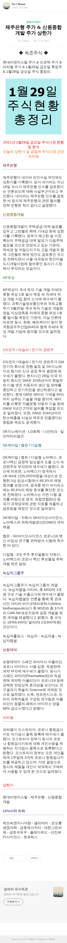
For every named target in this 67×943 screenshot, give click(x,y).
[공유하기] (17, 858)
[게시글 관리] (21, 858)
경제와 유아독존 (16, 889)
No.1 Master (18, 4)
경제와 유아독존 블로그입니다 (21, 894)
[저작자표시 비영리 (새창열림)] (45, 858)
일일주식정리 (33, 21)
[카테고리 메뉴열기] (60, 5)
